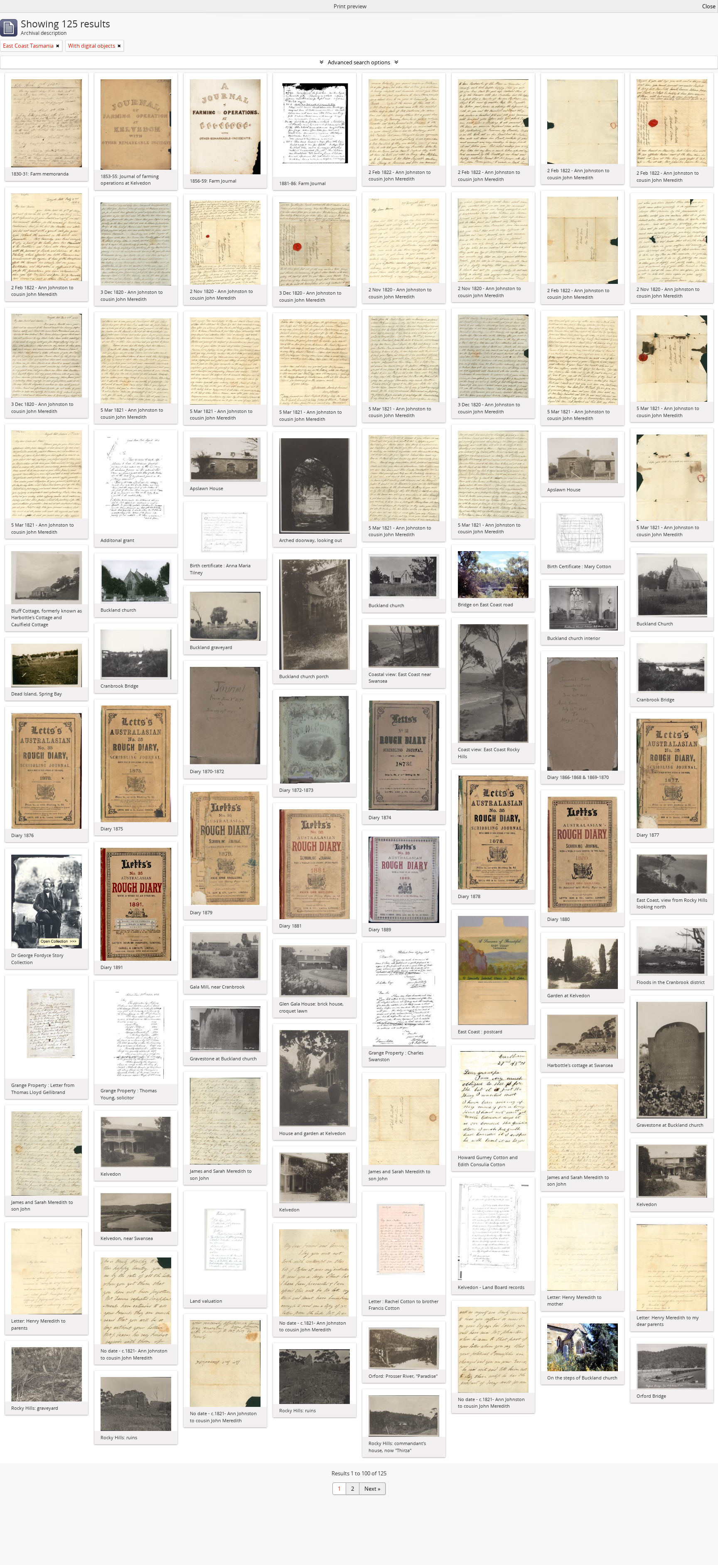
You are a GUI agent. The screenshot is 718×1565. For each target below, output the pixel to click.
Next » (372, 1488)
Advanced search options (359, 62)
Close (709, 6)
